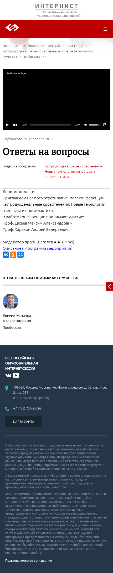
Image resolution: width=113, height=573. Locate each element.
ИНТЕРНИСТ (56, 7)
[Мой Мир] (20, 255)
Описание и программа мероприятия (37, 248)
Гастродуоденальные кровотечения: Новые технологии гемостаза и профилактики (74, 171)
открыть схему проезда (31, 398)
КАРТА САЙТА (23, 421)
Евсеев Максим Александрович (17, 318)
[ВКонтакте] (6, 255)
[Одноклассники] (13, 255)
